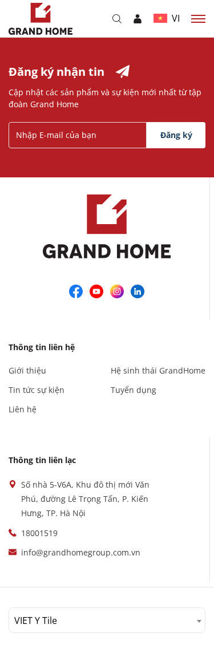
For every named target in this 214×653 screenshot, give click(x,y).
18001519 (39, 533)
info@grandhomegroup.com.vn (80, 552)
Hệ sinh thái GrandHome (158, 370)
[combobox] (107, 620)
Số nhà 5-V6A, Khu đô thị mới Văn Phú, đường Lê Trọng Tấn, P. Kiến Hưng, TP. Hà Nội (85, 498)
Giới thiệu (27, 370)
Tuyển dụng (133, 389)
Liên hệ (23, 409)
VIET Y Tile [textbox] (35, 620)
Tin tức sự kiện (36, 389)
